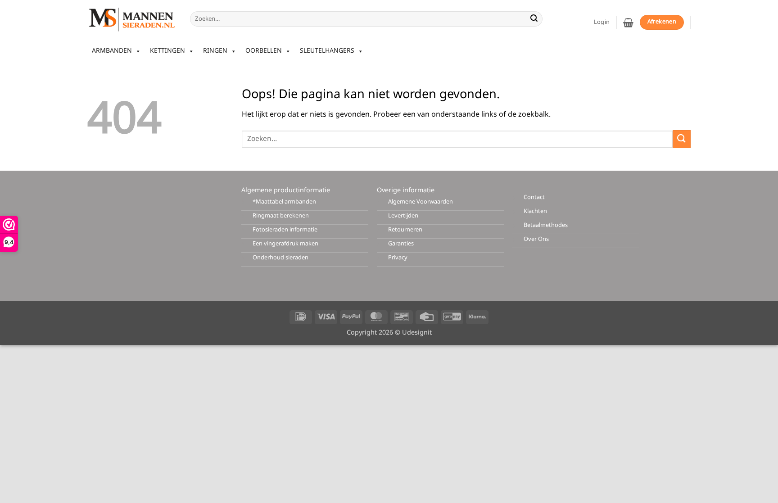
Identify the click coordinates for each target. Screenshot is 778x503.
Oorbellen (263, 51)
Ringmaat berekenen (281, 216)
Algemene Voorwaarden (420, 202)
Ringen (215, 51)
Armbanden (112, 51)
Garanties (401, 244)
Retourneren (405, 230)
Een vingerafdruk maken (285, 244)
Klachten (535, 211)
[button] (628, 22)
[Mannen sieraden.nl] (131, 19)
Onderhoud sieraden (280, 258)
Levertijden (403, 216)
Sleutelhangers (327, 51)
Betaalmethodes (546, 225)
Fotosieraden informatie (285, 230)
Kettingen (167, 51)
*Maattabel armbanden (284, 202)
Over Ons (536, 239)
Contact (534, 197)
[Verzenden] (534, 19)
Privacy (397, 258)
